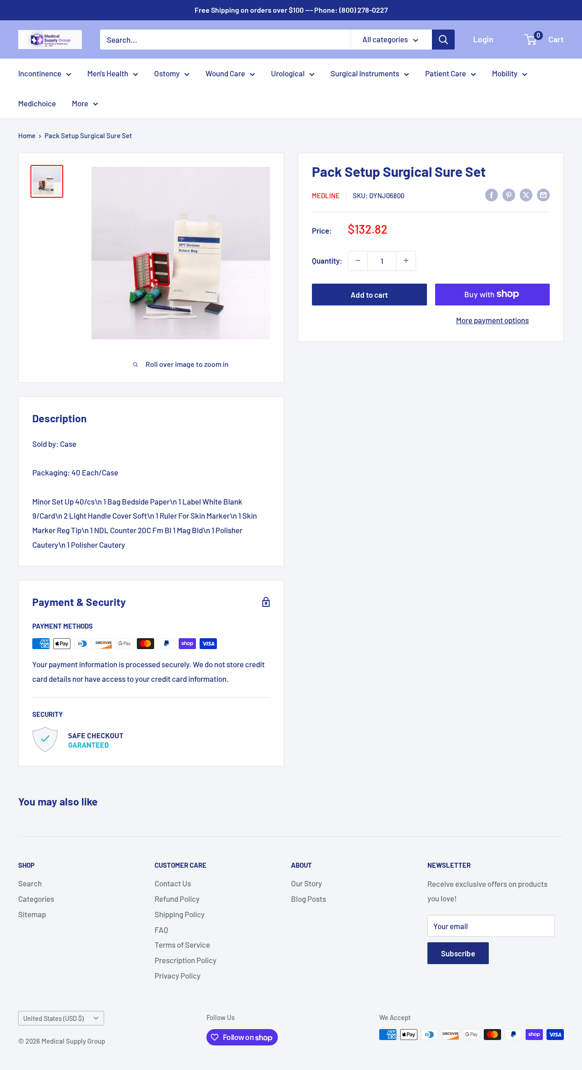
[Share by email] (543, 194)
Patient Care (445, 73)
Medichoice (37, 103)
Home (26, 135)
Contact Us (173, 883)
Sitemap (32, 914)
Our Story (306, 883)
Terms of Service (182, 944)
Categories (36, 898)
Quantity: (327, 260)
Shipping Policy (180, 914)
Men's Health (107, 73)
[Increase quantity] (406, 260)
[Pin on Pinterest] (508, 194)
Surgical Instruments (365, 73)
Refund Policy (177, 898)
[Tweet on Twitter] (526, 194)
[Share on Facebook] (491, 194)
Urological (288, 73)
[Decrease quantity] (357, 260)
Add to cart (369, 294)
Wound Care (225, 73)
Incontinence (39, 73)
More (80, 103)
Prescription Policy (185, 960)
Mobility (504, 73)
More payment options (492, 319)
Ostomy (167, 73)
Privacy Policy (178, 975)
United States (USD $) (53, 1018)
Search (30, 883)
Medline (326, 195)
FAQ (161, 929)
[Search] (443, 40)
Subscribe (458, 953)
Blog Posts (308, 898)
